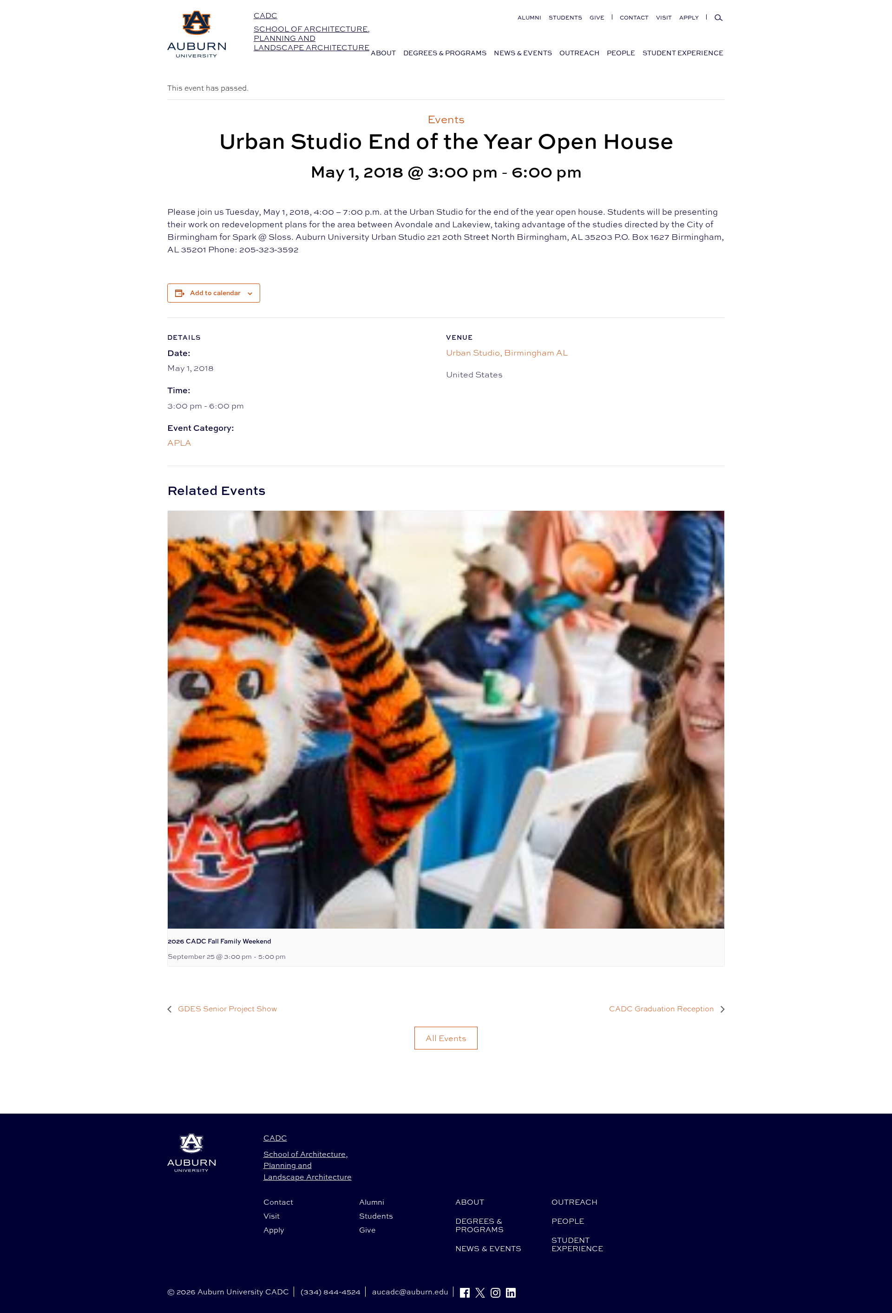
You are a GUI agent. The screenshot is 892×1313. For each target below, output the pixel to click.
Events (446, 119)
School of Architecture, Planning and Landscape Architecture (312, 38)
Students (565, 17)
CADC (265, 15)
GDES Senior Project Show (226, 1009)
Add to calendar (215, 292)
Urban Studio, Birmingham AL (507, 352)
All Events (446, 1037)
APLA (179, 442)
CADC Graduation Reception (662, 1009)
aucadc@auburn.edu (410, 1292)
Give (597, 17)
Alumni (529, 17)
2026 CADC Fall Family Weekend (219, 941)
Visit (664, 17)
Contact (634, 17)
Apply (689, 17)
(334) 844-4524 (331, 1292)
